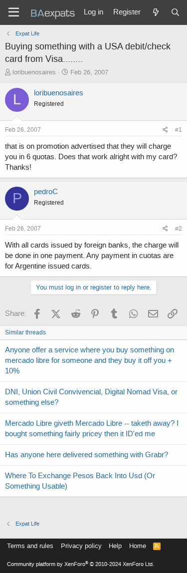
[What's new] (155, 12)
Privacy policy (81, 546)
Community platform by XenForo (80, 564)
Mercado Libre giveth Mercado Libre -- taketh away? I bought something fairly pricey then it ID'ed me (92, 428)
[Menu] (13, 12)
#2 (178, 229)
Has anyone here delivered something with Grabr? (86, 455)
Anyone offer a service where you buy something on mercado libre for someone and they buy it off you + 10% (89, 360)
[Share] (165, 130)
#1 (178, 130)
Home (137, 546)
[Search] (175, 12)
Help (115, 546)
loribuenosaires (34, 72)
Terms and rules (30, 546)
